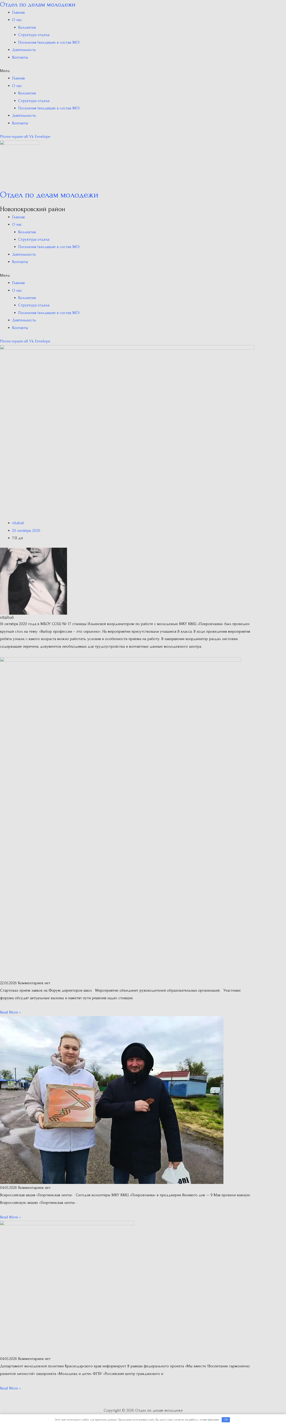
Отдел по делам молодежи (38, 4)
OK (226, 1419)
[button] (127, 70)
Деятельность (24, 50)
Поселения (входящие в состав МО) (49, 42)
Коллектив (27, 27)
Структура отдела (33, 35)
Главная (18, 12)
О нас (17, 20)
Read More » (10, 1012)
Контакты (20, 57)
